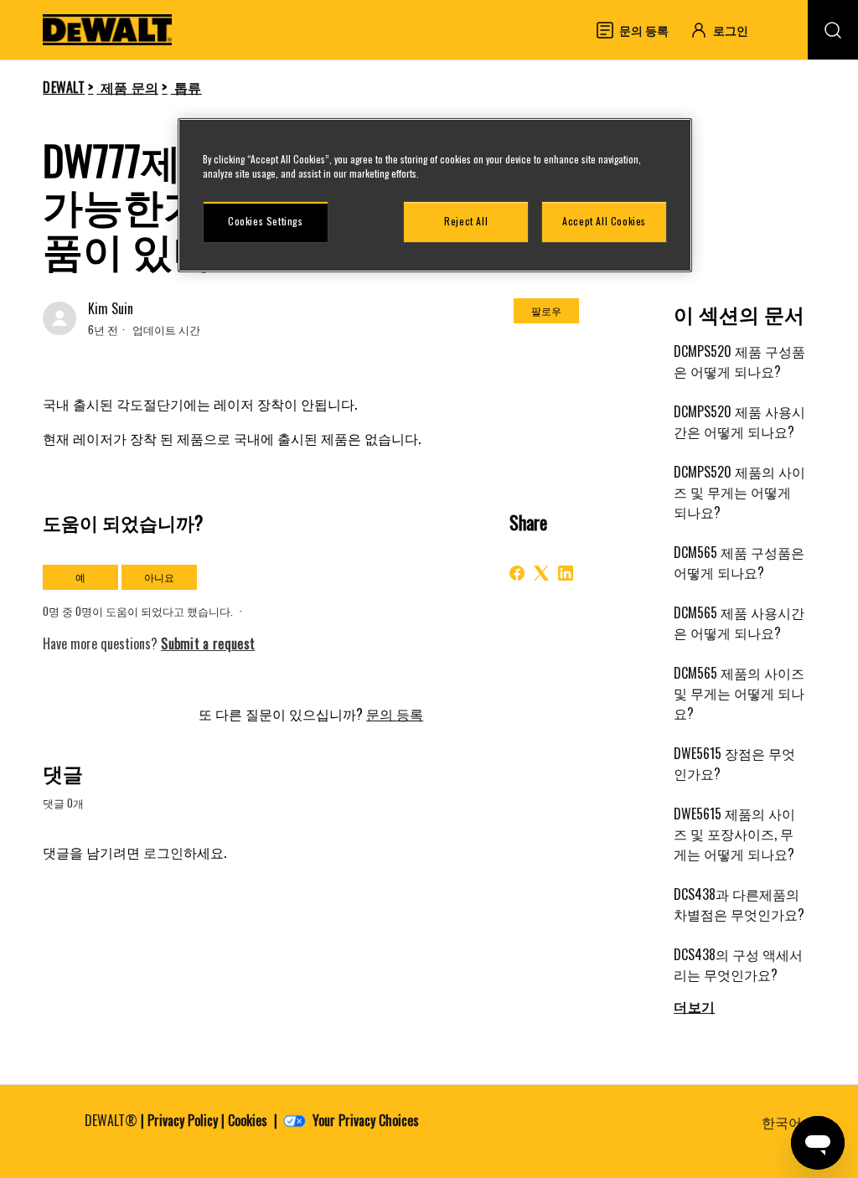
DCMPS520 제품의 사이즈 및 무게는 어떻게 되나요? (739, 492)
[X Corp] (541, 573)
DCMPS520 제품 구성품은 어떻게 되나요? (739, 361)
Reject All (466, 221)
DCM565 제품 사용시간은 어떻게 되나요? (739, 622)
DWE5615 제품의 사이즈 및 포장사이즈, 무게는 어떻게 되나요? (734, 833)
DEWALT (64, 87)
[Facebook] (517, 573)
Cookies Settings (265, 221)
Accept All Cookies (604, 221)
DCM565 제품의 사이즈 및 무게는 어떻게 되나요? (739, 693)
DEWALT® (111, 1120)
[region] (435, 195)
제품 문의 (130, 87)
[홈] (107, 29)
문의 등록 (394, 714)
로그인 (163, 852)
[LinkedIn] (565, 573)
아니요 (159, 577)
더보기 (694, 1006)
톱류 (188, 87)
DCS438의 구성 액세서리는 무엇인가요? (738, 964)
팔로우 (546, 310)
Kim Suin (110, 308)
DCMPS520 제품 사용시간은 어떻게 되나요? (739, 421)
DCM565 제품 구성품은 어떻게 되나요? (739, 562)
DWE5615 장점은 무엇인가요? (734, 763)
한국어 (783, 1121)
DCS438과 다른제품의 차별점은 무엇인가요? (739, 904)
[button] (727, 29)
